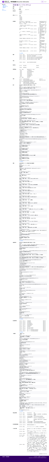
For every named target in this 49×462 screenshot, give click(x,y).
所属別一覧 (4, 5)
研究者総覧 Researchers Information (20, 1)
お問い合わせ (4, 10)
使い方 (3, 9)
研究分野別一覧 (5, 6)
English (45, 1)
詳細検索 (4, 7)
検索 (42, 1)
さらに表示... (21, 53)
